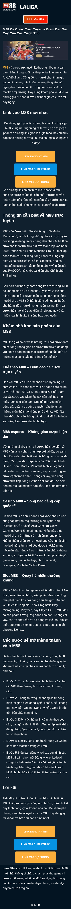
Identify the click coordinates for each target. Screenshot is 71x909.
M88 (5, 67)
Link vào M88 (35, 19)
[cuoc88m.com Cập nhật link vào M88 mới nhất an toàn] (21, 7)
